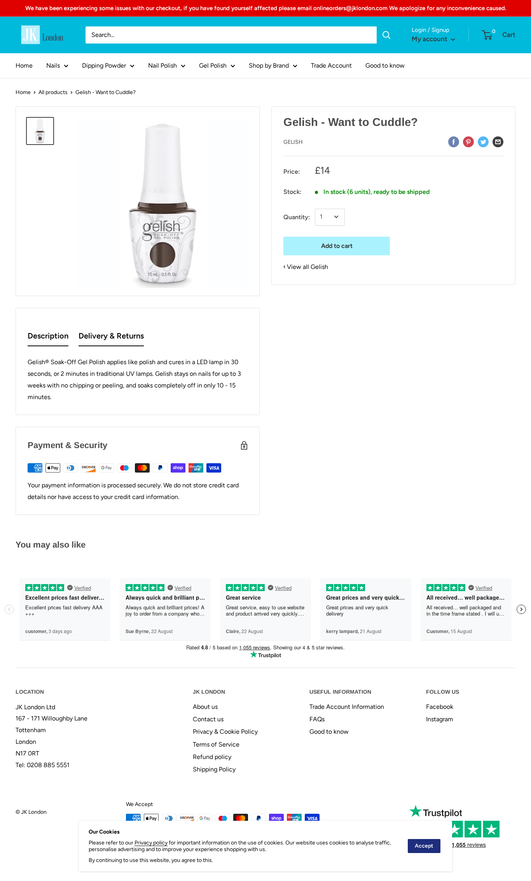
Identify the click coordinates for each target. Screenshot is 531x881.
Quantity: (296, 216)
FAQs (317, 719)
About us (205, 706)
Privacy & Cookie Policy (225, 731)
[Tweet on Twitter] (483, 141)
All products (53, 92)
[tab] (48, 337)
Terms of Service (216, 744)
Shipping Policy (214, 769)
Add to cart (337, 245)
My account (430, 39)
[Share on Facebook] (453, 141)
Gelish (293, 141)
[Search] (386, 35)
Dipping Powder (104, 65)
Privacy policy (151, 842)
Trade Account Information (346, 706)
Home (24, 65)
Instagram (439, 719)
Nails (53, 65)
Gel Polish (213, 65)
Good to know (385, 65)
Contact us (208, 719)
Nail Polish (162, 65)
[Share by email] (498, 141)
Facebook (439, 706)
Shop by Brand (269, 65)
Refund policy (212, 757)
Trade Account (331, 65)
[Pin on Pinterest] (468, 141)
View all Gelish (307, 266)
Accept (424, 846)
